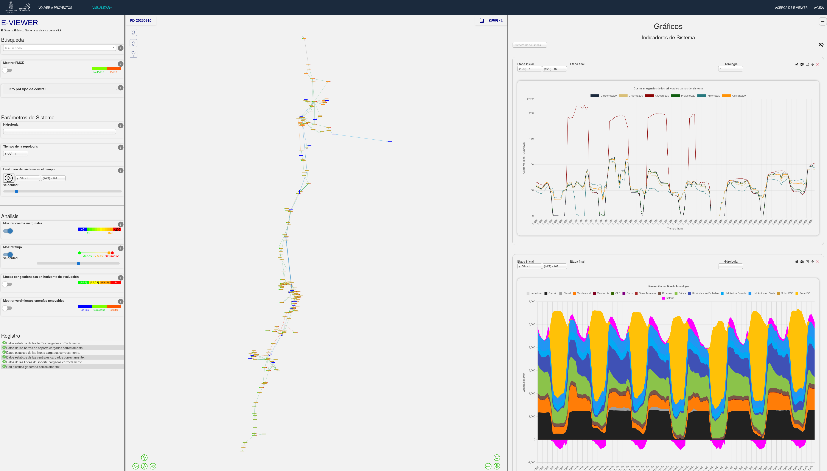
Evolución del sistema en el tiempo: (29, 169)
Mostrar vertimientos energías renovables (33, 300)
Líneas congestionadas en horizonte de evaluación (41, 276)
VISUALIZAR (101, 7)
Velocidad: (11, 185)
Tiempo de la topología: (20, 146)
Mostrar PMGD (13, 62)
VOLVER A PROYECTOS (55, 7)
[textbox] (59, 48)
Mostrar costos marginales (22, 223)
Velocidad (10, 258)
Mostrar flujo (12, 247)
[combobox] (59, 48)
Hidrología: (11, 124)
